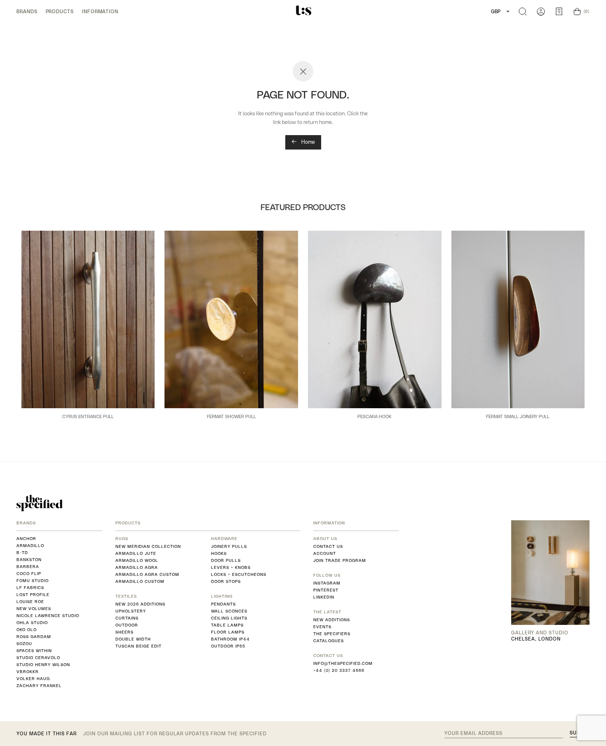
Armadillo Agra (136, 567)
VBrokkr (27, 671)
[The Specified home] (39, 503)
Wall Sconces (229, 611)
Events (322, 626)
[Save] (144, 240)
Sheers (124, 632)
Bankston (29, 559)
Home (307, 142)
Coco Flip (28, 573)
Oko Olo (26, 629)
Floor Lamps (227, 632)
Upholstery (130, 611)
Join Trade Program (339, 560)
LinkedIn (323, 597)
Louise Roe (30, 601)
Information (100, 11)
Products (60, 11)
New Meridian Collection (148, 546)
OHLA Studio (32, 622)
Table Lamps (227, 625)
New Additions (331, 619)
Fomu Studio (32, 580)
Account (324, 553)
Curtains (127, 618)
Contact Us (328, 546)
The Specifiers (331, 633)
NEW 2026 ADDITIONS (140, 604)
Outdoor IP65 (228, 646)
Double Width (133, 639)
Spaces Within (34, 650)
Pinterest (325, 590)
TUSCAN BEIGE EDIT (138, 646)
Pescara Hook (374, 416)
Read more (88, 430)
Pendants (223, 604)
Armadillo (30, 545)
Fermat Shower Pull (231, 416)
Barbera (27, 566)
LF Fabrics (30, 587)
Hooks (219, 553)
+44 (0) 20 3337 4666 (338, 670)
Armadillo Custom (139, 581)
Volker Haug (33, 678)
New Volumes (33, 608)
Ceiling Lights (229, 618)
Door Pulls (226, 560)
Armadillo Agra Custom (147, 574)
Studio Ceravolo (38, 657)
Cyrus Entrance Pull (88, 416)
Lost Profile (32, 594)
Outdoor (126, 625)
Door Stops (226, 581)
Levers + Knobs (231, 567)
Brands (27, 11)
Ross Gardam (33, 636)
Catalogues (328, 640)
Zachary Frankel (39, 685)
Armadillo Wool (136, 560)
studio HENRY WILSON (43, 664)
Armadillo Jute (135, 553)
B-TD (22, 552)
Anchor (26, 538)
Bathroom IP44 (230, 639)
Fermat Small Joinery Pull (518, 416)
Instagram (327, 583)
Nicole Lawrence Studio (47, 615)
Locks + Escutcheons (238, 574)
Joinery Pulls (229, 546)
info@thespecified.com (343, 663)
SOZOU (24, 643)
